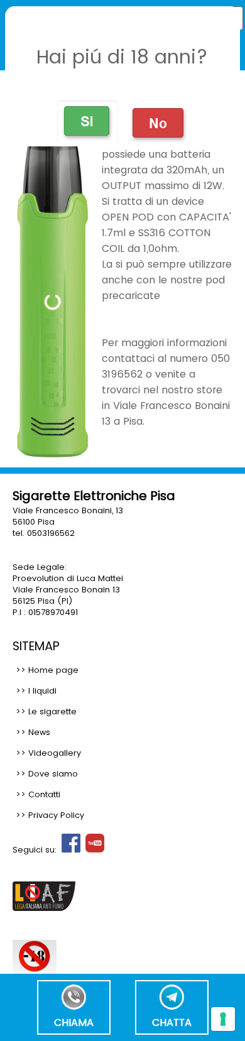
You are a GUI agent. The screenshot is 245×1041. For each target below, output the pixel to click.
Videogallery (54, 753)
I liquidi (42, 690)
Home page (53, 670)
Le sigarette (52, 711)
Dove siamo (53, 773)
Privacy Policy (56, 815)
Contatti (44, 794)
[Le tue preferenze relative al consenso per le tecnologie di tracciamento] (223, 1019)
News (39, 732)
